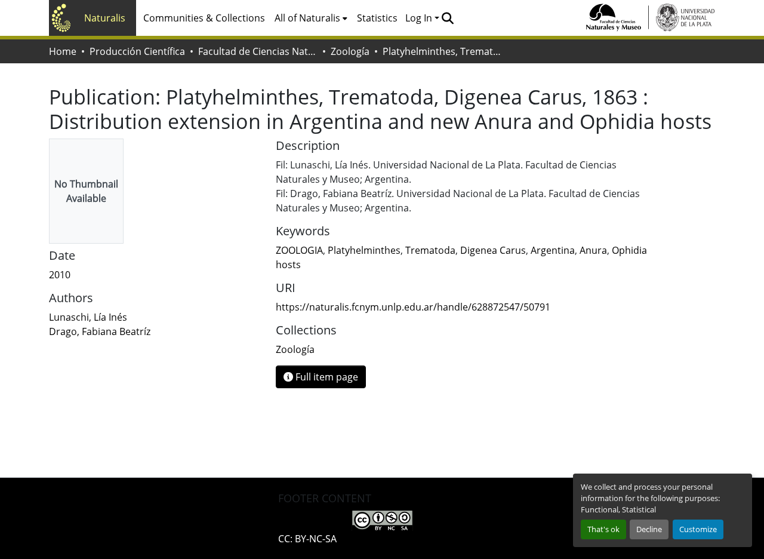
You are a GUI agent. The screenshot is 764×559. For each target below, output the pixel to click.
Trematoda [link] (430, 250)
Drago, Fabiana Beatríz (99, 331)
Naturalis (104, 17)
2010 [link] (59, 274)
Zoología (350, 51)
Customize (698, 529)
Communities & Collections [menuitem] (204, 17)
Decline (649, 529)
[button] (447, 18)
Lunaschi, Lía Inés (88, 317)
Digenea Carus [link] (493, 250)
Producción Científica (137, 51)
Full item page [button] (325, 376)
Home (62, 51)
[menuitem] (311, 18)
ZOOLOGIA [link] (299, 250)
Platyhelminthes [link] (364, 250)
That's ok (603, 529)
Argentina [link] (553, 250)
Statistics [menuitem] (377, 17)
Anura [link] (593, 250)
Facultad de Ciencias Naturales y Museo (258, 51)
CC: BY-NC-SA (307, 538)
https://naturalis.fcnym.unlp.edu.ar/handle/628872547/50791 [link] (413, 307)
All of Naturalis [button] (307, 17)
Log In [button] (420, 17)
